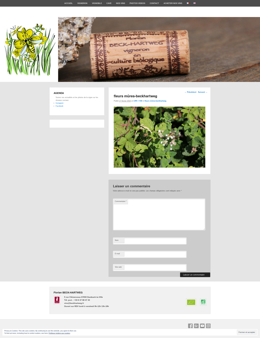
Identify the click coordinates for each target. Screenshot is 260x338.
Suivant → (202, 92)
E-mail (117, 254)
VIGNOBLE (97, 3)
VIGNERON (82, 3)
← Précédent (190, 92)
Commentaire (120, 201)
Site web (118, 267)
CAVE (108, 3)
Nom (116, 240)
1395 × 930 (137, 101)
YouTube (202, 326)
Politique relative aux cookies (59, 333)
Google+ (196, 326)
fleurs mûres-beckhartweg (155, 101)
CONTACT (154, 3)
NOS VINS (120, 3)
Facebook (59, 106)
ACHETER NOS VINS (173, 3)
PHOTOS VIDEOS (137, 3)
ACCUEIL (68, 3)
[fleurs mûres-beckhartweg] (159, 167)
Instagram (60, 103)
